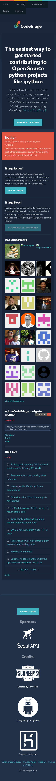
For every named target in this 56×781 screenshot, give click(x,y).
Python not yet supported (23, 228)
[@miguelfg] (28, 327)
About (6, 4)
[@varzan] (12, 257)
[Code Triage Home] (28, 25)
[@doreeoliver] (28, 275)
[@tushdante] (12, 361)
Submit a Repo (28, 612)
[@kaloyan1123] (43, 327)
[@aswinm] (28, 344)
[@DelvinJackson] (43, 344)
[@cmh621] (43, 396)
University (20, 4)
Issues (8, 457)
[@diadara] (28, 292)
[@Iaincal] (12, 309)
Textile (8, 438)
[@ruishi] (28, 309)
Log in (6, 11)
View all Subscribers (14, 401)
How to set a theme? (21, 551)
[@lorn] (12, 344)
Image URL (10, 420)
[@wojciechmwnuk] (43, 247)
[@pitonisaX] (12, 275)
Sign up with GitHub (28, 122)
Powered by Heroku (28, 754)
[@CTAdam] (43, 361)
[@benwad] (28, 396)
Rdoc (7, 441)
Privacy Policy (29, 762)
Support (42, 762)
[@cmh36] (12, 327)
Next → (35, 569)
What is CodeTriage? (35, 110)
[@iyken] (43, 275)
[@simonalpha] (27, 245)
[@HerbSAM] (12, 396)
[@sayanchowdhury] (43, 292)
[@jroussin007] (28, 361)
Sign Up (19, 11)
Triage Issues (15, 190)
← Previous (22, 569)
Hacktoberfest (38, 4)
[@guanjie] (43, 309)
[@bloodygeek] (28, 378)
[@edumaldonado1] (12, 292)
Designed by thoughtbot (28, 720)
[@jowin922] (12, 378)
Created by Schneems (28, 686)
